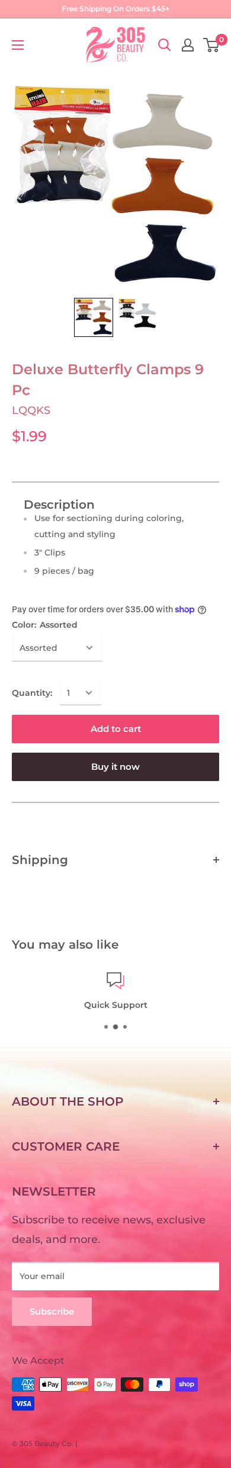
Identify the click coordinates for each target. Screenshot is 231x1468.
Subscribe (52, 1311)
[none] (93, 317)
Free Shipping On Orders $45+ (115, 8)
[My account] (188, 45)
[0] (211, 45)
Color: (45, 624)
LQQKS (31, 410)
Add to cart (116, 728)
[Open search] (164, 45)
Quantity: (32, 693)
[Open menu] (18, 45)
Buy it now (115, 766)
